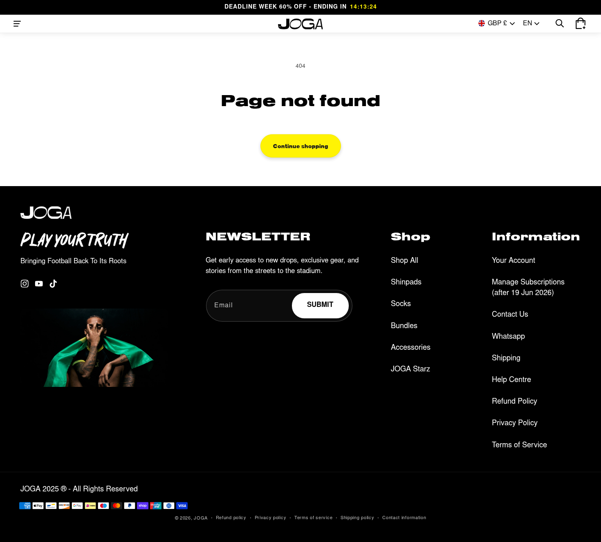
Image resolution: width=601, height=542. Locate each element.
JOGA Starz (410, 369)
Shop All (404, 261)
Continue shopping (300, 145)
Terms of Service (519, 445)
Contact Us (510, 315)
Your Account (513, 261)
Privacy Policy (515, 423)
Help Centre (511, 380)
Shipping (506, 358)
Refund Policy (514, 402)
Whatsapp (508, 337)
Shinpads (406, 283)
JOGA (201, 518)
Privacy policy (271, 518)
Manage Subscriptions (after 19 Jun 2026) (528, 288)
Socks (401, 304)
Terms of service (313, 518)
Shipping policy (358, 518)
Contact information (404, 518)
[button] (17, 24)
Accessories (411, 348)
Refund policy (231, 518)
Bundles (404, 326)
